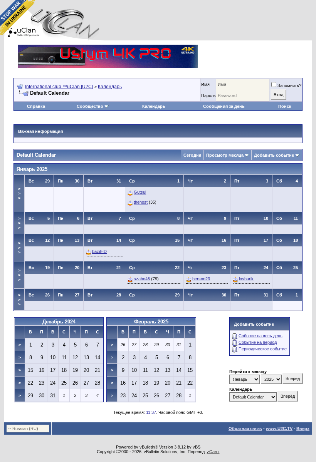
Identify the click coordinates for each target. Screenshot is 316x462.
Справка (36, 106)
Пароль (208, 95)
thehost (141, 202)
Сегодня (192, 155)
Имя (205, 84)
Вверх (302, 428)
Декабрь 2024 (59, 322)
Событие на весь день (260, 335)
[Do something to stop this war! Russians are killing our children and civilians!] (17, 17)
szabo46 (142, 278)
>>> (19, 193)
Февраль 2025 (151, 322)
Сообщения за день (224, 106)
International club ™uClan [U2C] (59, 86)
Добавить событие (274, 155)
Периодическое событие (263, 348)
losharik (246, 278)
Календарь (110, 86)
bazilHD (99, 251)
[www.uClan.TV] (108, 47)
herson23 (201, 278)
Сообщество (90, 106)
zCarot (213, 451)
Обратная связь (245, 428)
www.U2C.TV (279, 428)
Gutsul (140, 192)
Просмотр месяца (225, 155)
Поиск (284, 106)
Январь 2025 (32, 169)
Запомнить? (289, 85)
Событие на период (258, 342)
